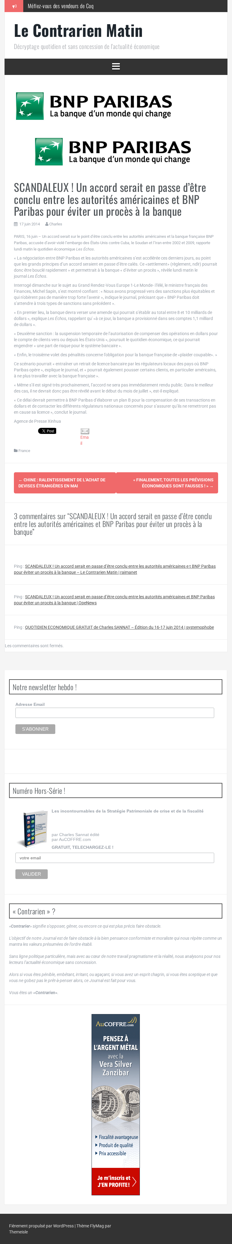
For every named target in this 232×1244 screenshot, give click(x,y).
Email (84, 440)
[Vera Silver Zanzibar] (115, 1104)
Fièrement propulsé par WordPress (42, 1225)
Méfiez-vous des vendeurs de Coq (61, 6)
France (24, 450)
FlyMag (97, 1225)
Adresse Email (30, 704)
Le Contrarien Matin (78, 29)
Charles (55, 224)
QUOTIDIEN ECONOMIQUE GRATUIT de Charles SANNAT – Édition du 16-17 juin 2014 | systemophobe (119, 627)
